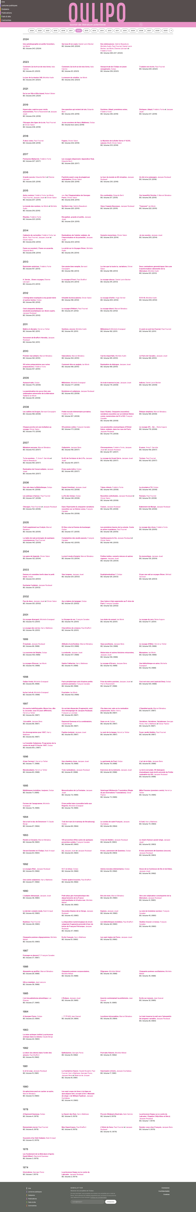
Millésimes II (105, 329)
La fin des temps (68, 496)
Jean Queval (158, 998)
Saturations (66, 356)
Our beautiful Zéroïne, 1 (148, 195)
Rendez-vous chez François (150, 1127)
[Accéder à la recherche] (141, 24)
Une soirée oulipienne (31, 880)
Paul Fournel (117, 46)
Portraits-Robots (107, 1053)
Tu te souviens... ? (30, 458)
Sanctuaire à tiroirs (108, 1071)
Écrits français (67, 937)
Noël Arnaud (49, 851)
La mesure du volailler (70, 78)
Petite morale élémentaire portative (76, 412)
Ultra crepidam (29, 982)
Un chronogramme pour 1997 (34, 732)
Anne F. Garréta (152, 447)
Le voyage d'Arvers (108, 663)
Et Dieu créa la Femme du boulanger (76, 527)
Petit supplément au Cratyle (34, 527)
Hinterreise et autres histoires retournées (117, 653)
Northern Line (67, 206)
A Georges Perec (29, 1016)
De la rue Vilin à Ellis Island (33, 93)
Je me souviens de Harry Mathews (75, 123)
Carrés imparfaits (107, 356)
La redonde (66, 653)
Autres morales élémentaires (112, 869)
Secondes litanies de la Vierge (74, 911)
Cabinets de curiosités (32, 235)
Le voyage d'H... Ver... (147, 427)
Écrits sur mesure (146, 998)
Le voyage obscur (107, 280)
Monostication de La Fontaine (73, 790)
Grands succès (29, 177)
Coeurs (103, 507)
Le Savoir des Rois (69, 1114)
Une (3, 2)
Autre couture (28, 195)
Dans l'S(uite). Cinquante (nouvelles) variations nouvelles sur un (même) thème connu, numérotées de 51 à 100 (117, 414)
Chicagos (26, 507)
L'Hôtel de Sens (106, 1127)
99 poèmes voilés (69, 427)
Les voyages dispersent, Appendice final (78, 159)
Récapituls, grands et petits (73, 217)
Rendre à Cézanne (30, 840)
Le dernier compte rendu (32, 911)
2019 (55, 30)
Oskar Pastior (164, 724)
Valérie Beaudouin (122, 44)
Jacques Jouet (38, 198)
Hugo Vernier (121, 298)
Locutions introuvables (109, 1016)
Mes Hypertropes (69, 1127)
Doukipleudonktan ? (108, 574)
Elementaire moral (30, 1127)
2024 (32, 30)
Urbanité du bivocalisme (71, 298)
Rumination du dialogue (109, 364)
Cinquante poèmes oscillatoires (152, 971)
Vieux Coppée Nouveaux (110, 206)
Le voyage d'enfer (107, 298)
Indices (142, 383)
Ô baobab (27, 644)
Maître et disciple (30, 329)
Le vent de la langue (108, 732)
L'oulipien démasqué (31, 896)
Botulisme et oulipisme (71, 391)
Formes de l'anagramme (32, 803)
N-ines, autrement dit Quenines (112, 851)
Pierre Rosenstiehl (41, 112)
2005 (166, 30)
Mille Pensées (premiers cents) (151, 790)
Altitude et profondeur (70, 644)
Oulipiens (5, 9)
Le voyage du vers (146, 619)
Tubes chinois (105, 487)
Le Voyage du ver (68, 619)
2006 (157, 30)
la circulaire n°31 (146, 487)
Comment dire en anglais (71, 364)
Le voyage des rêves (147, 527)
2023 (40, 30)
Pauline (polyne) (68, 732)
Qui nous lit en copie (70, 44)
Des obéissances (107, 44)
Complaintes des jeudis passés (74, 538)
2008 (141, 30)
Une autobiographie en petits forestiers (38, 44)
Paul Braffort (82, 280)
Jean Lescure (41, 982)
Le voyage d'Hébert (69, 309)
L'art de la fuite (145, 761)
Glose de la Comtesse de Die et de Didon (155, 869)
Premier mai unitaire (31, 356)
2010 (125, 30)
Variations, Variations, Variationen (152, 721)
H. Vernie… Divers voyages (33, 280)
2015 (86, 30)
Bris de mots (105, 896)
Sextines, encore (68, 329)
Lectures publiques (9, 5)
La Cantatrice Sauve (70, 1071)
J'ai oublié (27, 721)
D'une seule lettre (69, 469)
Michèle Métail (67, 974)
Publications (6, 13)
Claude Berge (67, 724)
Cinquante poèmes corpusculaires (75, 971)
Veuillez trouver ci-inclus (149, 922)
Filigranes (104, 971)
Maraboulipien (28, 770)
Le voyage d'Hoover (31, 663)
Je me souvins (145, 235)
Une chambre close (69, 761)
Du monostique (145, 556)
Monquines (143, 653)
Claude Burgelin (85, 1071)
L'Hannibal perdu (146, 708)
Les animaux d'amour (31, 496)
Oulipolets (66, 447)
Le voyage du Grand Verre (110, 458)
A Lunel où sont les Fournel (150, 329)
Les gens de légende (31, 556)
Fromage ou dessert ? (31, 955)
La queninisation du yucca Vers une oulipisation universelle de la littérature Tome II (38, 393)
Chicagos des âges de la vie (34, 123)
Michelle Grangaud (118, 329)
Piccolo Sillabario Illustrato (111, 1114)
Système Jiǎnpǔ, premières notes (113, 109)
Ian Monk (26, 46)
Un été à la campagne (148, 177)
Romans (142, 496)
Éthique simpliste (146, 412)
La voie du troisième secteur (150, 911)
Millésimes (66, 383)
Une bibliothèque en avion (149, 663)
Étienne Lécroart (120, 48)
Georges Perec (78, 1053)
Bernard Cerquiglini (48, 412)
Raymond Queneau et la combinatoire (77, 721)
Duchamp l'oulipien (30, 585)
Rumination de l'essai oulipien (34, 469)
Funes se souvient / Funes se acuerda (38, 248)
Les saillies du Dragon (31, 412)
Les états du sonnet (108, 619)
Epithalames (66, 1053)
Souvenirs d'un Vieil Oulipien (34, 1138)
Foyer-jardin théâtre (147, 732)
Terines (142, 458)
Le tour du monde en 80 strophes (113, 177)
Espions (103, 911)
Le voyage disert (107, 309)
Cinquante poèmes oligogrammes (36, 937)
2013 (102, 30)
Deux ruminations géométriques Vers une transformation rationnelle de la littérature (155, 269)
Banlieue (26, 922)
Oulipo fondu (28, 682)
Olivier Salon (30, 125)
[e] (63, 851)
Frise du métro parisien (109, 682)
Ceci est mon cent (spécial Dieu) (152, 682)
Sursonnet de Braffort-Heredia (35, 338)
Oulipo (113, 69)
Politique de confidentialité (98, 1197)
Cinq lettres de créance (71, 628)
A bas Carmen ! (29, 761)
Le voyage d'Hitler (146, 644)
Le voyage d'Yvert (69, 280)
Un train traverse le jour (109, 383)
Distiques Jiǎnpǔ (145, 109)
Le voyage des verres (31, 628)
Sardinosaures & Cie (108, 538)
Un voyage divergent (31, 619)
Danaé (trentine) (68, 487)
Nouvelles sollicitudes (109, 496)
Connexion (165, 1188)
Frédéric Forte (106, 51)
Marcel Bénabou (165, 195)
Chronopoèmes (106, 447)
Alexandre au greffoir (31, 971)
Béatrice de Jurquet (82, 1075)
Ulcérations (27, 1172)
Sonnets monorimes (108, 235)
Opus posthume (106, 644)
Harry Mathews (47, 628)
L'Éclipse (65, 998)
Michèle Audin (105, 46)
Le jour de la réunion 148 (32, 78)
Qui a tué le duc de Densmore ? (35, 822)
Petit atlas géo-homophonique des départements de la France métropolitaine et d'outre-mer (75, 898)
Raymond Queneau (41, 1156)
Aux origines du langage (71, 601)
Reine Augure (162, 427)
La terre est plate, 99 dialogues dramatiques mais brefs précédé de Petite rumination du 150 (156, 772)
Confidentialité (164, 1191)
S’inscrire (110, 1202)
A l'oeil (142, 822)
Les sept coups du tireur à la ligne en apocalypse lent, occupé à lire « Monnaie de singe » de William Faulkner (78, 1093)
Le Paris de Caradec (147, 356)
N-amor (142, 447)
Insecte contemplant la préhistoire (114, 998)
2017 (71, 30)
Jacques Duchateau (123, 1071)
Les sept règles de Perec (110, 937)
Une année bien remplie (71, 266)
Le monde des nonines (31, 206)
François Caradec (83, 427)
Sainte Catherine (68, 663)
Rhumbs (26, 217)
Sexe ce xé (104, 721)
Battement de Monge (147, 507)
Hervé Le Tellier (44, 329)
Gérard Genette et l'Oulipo (33, 851)
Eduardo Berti (67, 161)
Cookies (166, 1194)
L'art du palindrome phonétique (35, 998)
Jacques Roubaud (164, 177)
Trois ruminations (68, 770)
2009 (133, 30)
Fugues (64, 141)
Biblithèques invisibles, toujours (35, 790)
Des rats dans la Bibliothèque (34, 487)
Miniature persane (30, 447)
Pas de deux (28, 601)
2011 (117, 30)
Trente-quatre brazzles (71, 880)
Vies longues (67, 574)
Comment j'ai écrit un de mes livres (37, 67)
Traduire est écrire (146, 67)
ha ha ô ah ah (28, 692)
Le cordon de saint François (111, 822)
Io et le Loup (28, 1071)
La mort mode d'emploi (71, 556)
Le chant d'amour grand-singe (151, 840)
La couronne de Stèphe (32, 653)
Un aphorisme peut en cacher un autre (38, 1091)
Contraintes (6, 20)
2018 (63, 30)
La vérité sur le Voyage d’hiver (74, 248)
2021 (47, 30)
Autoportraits (28, 383)
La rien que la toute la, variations (113, 266)
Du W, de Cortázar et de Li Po (73, 458)
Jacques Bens (76, 447)
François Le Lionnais (69, 713)
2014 (94, 30)
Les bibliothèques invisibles (111, 922)
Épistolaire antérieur (31, 266)
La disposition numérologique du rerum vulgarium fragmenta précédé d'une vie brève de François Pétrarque (77, 924)
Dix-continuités (106, 195)
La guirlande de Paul (108, 761)
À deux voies (28, 141)
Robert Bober (50, 93)
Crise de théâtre (107, 840)
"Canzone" (143, 206)
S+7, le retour (67, 869)
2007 (149, 30)
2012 (109, 30)
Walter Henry (116, 711)
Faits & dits (6, 16)
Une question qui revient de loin (74, 109)
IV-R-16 (142, 298)
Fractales (66, 692)
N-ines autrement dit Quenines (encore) (155, 851)
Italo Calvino (128, 1114)
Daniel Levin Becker (86, 44)
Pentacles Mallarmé (31, 159)
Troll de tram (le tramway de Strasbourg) (78, 822)
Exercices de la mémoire (110, 770)
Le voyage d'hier (29, 869)
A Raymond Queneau (31, 1114)
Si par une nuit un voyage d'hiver (152, 574)
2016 (78, 30)
